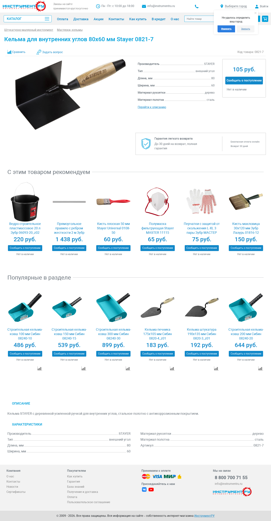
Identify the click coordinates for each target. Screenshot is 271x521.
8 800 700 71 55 (231, 477)
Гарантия (73, 481)
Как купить (75, 476)
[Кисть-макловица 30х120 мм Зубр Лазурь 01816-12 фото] (246, 202)
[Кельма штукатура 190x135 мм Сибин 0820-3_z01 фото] (202, 307)
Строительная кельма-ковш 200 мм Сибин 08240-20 (246, 334)
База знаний (75, 486)
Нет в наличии (25, 254)
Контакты (13, 481)
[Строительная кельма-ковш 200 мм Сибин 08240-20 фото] (246, 307)
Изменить (226, 29)
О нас (10, 476)
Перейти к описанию (152, 107)
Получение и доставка (82, 492)
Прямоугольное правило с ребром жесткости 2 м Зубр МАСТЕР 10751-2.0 (69, 230)
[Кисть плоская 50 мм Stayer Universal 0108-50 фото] (113, 202)
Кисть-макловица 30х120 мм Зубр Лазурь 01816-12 (246, 228)
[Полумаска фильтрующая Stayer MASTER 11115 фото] (157, 202)
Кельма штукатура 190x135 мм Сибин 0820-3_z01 (201, 334)
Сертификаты (15, 492)
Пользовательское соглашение (88, 502)
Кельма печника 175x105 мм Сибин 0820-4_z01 (157, 334)
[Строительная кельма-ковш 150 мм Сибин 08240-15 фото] (69, 307)
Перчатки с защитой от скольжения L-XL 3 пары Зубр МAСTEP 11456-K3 (202, 230)
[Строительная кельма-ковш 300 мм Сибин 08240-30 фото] (113, 307)
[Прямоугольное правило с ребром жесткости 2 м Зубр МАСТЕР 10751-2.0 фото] (69, 202)
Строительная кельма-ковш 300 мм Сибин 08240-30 (113, 334)
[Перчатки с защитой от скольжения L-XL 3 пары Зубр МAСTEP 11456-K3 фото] (202, 202)
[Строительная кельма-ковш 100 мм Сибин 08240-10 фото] (25, 307)
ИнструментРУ (204, 516)
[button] (265, 19)
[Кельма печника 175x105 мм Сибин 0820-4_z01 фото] (157, 307)
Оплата (72, 497)
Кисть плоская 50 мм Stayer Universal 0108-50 (113, 228)
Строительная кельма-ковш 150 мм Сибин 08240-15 (69, 334)
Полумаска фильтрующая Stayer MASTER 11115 (157, 228)
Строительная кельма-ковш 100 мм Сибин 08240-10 (25, 334)
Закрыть (245, 29)
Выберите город (236, 6)
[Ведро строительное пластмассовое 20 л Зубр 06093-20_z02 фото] (25, 202)
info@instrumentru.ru (161, 6)
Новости (12, 486)
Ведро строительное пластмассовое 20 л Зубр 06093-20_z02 (25, 228)
